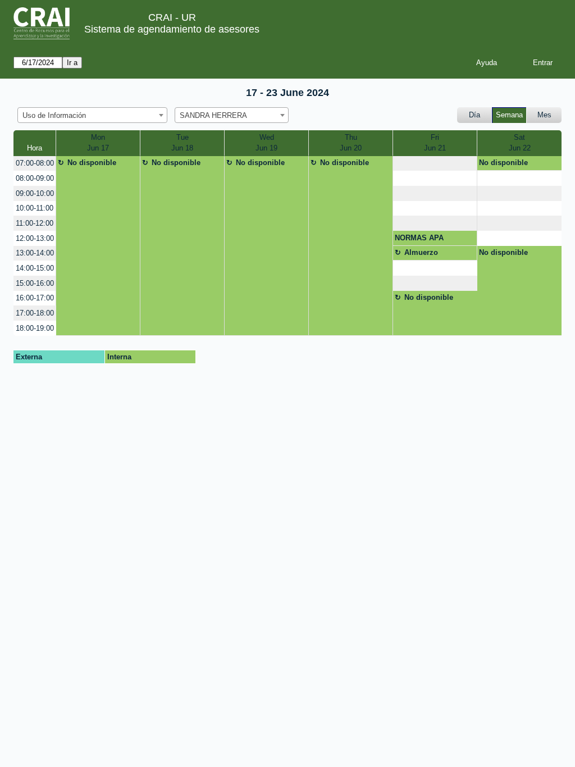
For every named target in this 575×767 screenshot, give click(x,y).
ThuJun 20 (351, 143)
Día (474, 115)
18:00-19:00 (35, 328)
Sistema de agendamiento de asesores (171, 29)
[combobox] (92, 115)
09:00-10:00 (35, 193)
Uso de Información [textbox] (54, 115)
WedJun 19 (266, 143)
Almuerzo (421, 252)
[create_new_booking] (435, 163)
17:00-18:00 (35, 313)
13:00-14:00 (35, 253)
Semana (509, 115)
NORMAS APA (419, 238)
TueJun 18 (182, 143)
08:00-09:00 (35, 178)
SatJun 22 (520, 143)
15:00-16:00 (35, 283)
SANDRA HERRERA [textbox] (213, 115)
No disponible (91, 162)
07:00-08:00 (35, 163)
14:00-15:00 (35, 268)
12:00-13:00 (35, 238)
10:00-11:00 (34, 208)
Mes (544, 115)
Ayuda (486, 62)
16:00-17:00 (35, 298)
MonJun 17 (98, 143)
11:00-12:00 (34, 223)
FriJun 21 (435, 143)
